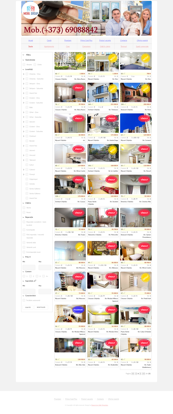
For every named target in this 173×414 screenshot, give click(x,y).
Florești (32, 174)
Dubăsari (32, 136)
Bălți (31, 107)
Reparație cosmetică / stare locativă (36, 223)
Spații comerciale (142, 46)
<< (133, 374)
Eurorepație (30, 230)
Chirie (39, 65)
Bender (32, 141)
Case (68, 46)
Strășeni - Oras (34, 84)
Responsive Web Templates (99, 405)
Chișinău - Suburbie (36, 79)
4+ (47, 276)
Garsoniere (86, 46)
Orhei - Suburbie (35, 117)
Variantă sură (31, 247)
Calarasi (32, 169)
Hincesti (32, 155)
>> (144, 374)
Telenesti (32, 160)
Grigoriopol (33, 179)
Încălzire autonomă (33, 300)
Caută (49, 40)
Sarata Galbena (34, 189)
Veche (28, 208)
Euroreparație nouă (33, 252)
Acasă (30, 40)
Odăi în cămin (105, 46)
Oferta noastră (142, 40)
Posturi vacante (105, 40)
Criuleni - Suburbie (36, 103)
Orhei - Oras (33, 112)
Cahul (31, 165)
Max (40, 261)
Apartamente (49, 46)
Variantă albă (31, 243)
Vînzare (29, 65)
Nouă (28, 212)
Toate (30, 46)
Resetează (41, 307)
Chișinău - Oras (34, 74)
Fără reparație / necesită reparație (35, 236)
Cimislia (32, 184)
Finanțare (67, 40)
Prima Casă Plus (86, 40)
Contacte (123, 40)
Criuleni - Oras (34, 98)
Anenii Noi (33, 93)
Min (24, 261)
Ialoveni (32, 122)
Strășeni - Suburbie (36, 88)
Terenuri (124, 46)
